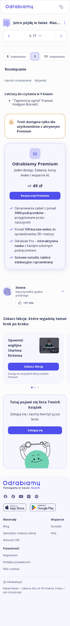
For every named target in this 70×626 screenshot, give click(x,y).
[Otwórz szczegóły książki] (64, 22)
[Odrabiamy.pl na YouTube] (21, 496)
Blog (6, 526)
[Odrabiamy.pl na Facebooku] (5, 496)
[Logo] (19, 7)
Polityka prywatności (17, 562)
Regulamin (10, 555)
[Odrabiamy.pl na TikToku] (13, 496)
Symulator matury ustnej (19, 533)
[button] (32, 387)
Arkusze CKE (11, 540)
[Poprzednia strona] (8, 35)
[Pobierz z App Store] (14, 507)
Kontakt (56, 526)
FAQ (53, 533)
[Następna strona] (61, 35)
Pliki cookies (11, 569)
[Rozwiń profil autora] (63, 291)
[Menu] (61, 7)
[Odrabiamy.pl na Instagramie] (28, 496)
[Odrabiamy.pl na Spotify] (36, 496)
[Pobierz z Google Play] (43, 507)
